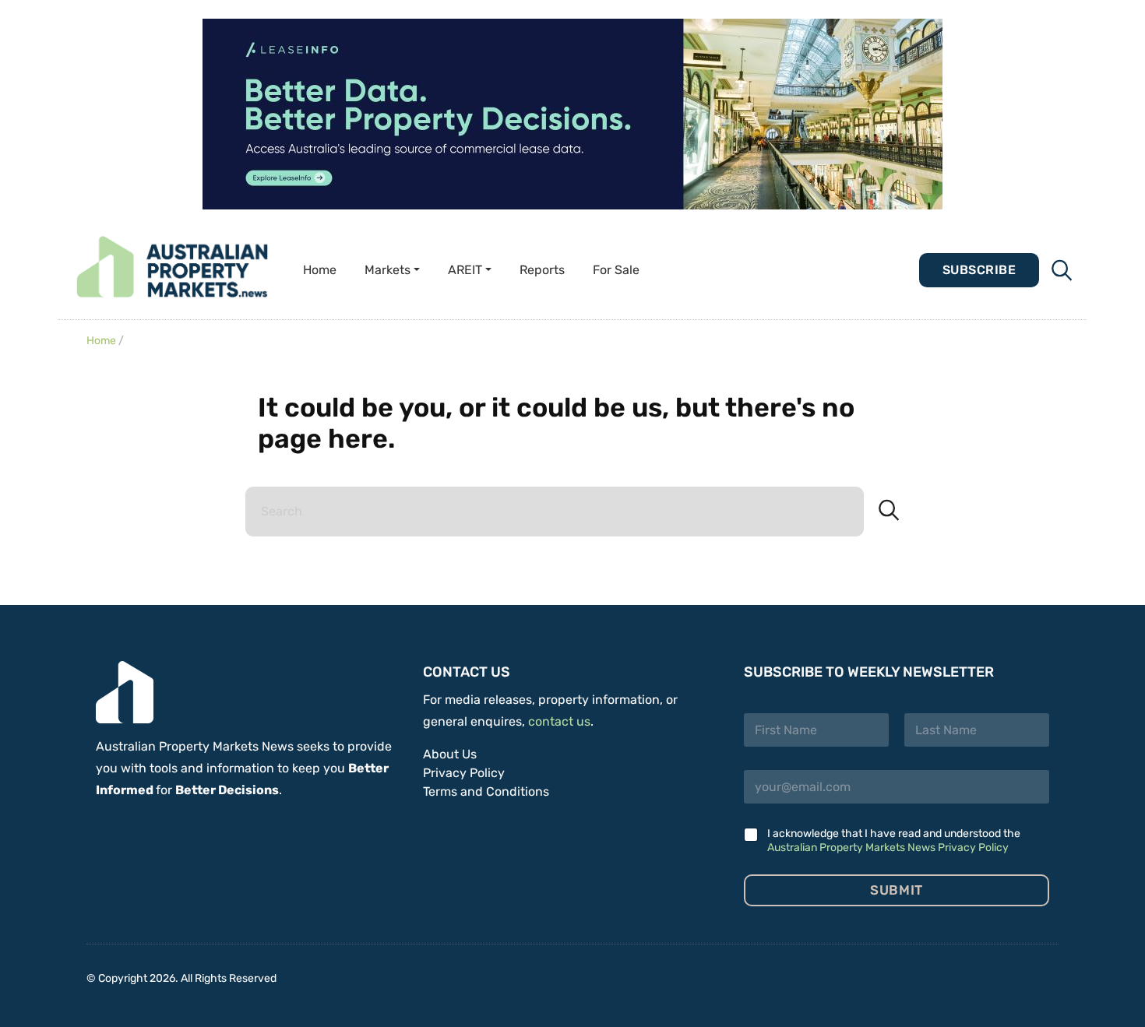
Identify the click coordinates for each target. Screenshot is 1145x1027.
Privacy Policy (464, 772)
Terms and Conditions (486, 791)
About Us (450, 754)
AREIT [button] (465, 269)
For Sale (616, 269)
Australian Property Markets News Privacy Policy (888, 847)
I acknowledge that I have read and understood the (893, 840)
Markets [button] (387, 269)
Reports (542, 269)
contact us (559, 721)
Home (319, 269)
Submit (896, 890)
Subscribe (979, 269)
